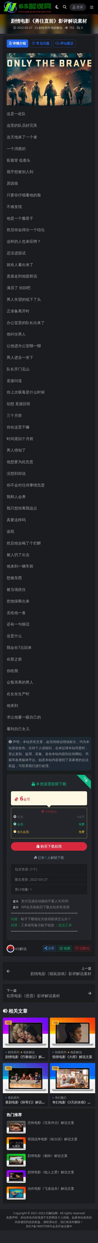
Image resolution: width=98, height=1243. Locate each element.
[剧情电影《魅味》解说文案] (16, 1160)
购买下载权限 (51, 846)
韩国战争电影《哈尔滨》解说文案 (53, 1139)
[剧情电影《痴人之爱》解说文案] (16, 1176)
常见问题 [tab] (42, 43)
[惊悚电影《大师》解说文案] (72, 1033)
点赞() (84, 948)
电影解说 (56, 28)
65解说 (21, 948)
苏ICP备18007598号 (39, 1226)
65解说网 (52, 1213)
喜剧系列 (13, 1098)
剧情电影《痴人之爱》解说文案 (51, 1172)
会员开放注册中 (62, 1226)
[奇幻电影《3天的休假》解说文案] (72, 1078)
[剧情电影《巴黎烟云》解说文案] (25, 1033)
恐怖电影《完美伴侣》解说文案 (51, 1122)
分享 (51, 948)
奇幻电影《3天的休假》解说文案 (71, 1104)
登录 (79, 7)
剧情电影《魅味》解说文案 (48, 1155)
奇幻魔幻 (60, 1098)
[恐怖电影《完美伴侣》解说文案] (16, 1127)
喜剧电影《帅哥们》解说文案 (25, 1104)
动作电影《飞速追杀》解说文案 (51, 1188)
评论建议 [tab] (67, 43)
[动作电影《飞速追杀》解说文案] (16, 1193)
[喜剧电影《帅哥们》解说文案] (25, 1078)
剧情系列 (44, 28)
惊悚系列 (60, 1052)
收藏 (67, 948)
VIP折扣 (51, 812)
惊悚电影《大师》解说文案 (72, 1056)
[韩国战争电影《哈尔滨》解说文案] (16, 1143)
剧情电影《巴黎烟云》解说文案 (25, 1058)
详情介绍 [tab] (19, 43)
